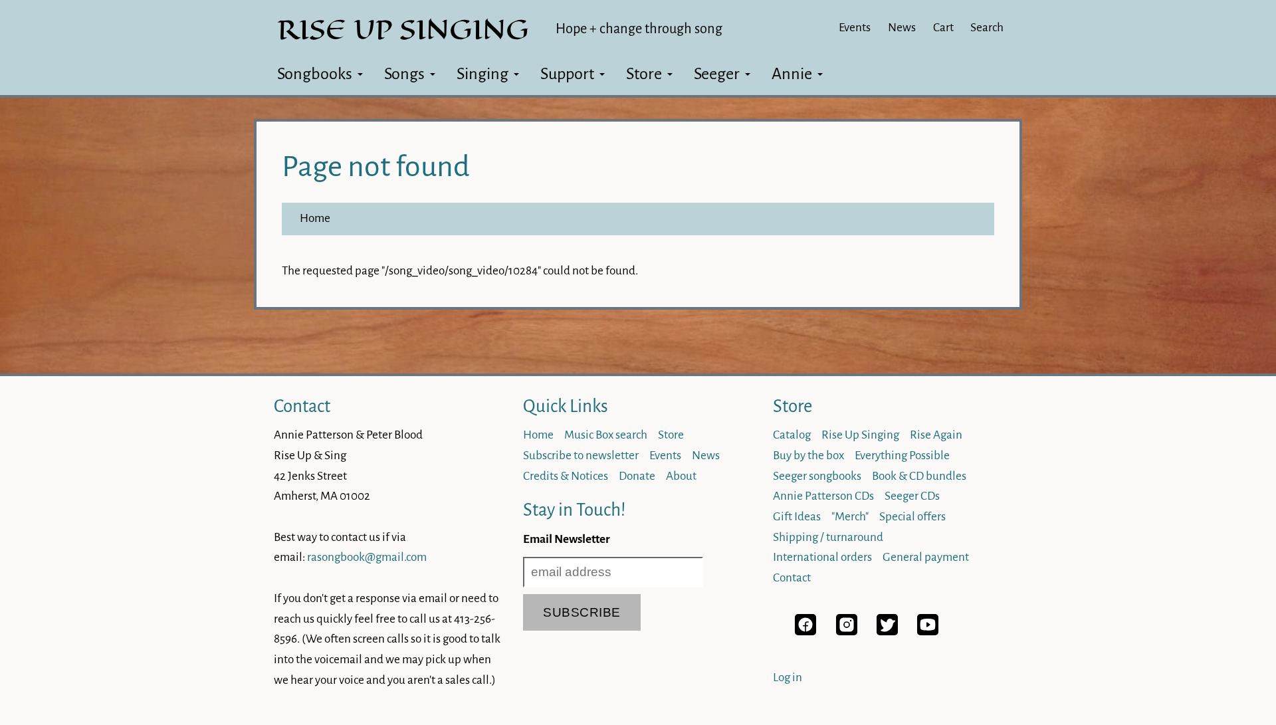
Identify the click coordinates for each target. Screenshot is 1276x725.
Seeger (717, 73)
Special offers (912, 516)
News (902, 27)
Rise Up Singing (860, 435)
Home (315, 218)
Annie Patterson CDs (823, 496)
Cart (943, 27)
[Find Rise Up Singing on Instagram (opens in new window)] (847, 631)
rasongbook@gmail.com (367, 557)
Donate (637, 476)
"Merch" (850, 516)
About (681, 476)
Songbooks (314, 73)
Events (855, 27)
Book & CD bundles (919, 476)
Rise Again (936, 435)
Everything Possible (902, 455)
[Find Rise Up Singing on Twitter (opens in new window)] (887, 631)
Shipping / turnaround (828, 537)
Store (644, 73)
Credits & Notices (565, 476)
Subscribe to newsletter (581, 455)
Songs (404, 73)
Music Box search (605, 435)
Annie (792, 73)
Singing (482, 73)
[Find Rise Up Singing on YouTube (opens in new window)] (928, 631)
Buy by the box (808, 455)
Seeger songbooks (817, 476)
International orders (822, 557)
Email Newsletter (566, 539)
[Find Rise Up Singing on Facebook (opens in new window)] (805, 631)
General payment (926, 557)
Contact (302, 406)
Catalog (792, 435)
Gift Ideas (797, 516)
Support (567, 73)
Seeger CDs (912, 496)
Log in (787, 677)
